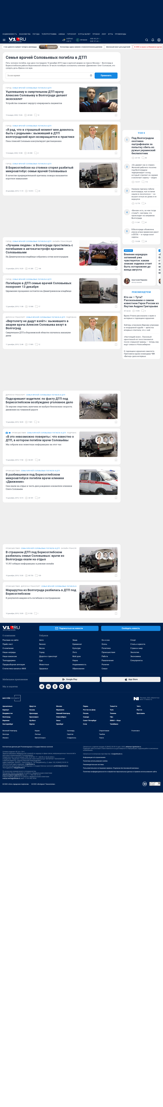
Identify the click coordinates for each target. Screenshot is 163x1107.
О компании (8, 648)
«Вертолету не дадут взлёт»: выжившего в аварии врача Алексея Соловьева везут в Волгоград (37, 324)
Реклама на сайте (10, 640)
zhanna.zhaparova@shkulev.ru (13, 775)
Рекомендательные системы (93, 764)
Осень (104, 644)
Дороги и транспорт (48, 656)
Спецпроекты (136, 660)
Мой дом (76, 656)
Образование (78, 668)
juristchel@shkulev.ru (61, 766)
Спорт (133, 640)
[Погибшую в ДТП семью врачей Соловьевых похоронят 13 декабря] (98, 291)
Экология (134, 652)
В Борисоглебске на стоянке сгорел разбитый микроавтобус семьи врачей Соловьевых (39, 169)
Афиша (62, 34)
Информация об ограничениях (94, 757)
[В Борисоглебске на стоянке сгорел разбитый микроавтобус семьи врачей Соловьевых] (98, 175)
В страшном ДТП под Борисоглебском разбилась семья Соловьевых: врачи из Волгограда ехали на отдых (35, 555)
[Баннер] (48, 47)
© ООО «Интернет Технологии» (43, 784)
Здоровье (43, 668)
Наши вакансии (10, 656)
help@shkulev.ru (19, 768)
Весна (42, 648)
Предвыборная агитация (14, 664)
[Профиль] (159, 40)
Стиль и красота (137, 644)
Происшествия (108, 652)
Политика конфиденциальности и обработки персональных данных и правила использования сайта (120, 772)
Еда (41, 660)
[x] (68, 686)
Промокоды (120, 34)
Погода (36, 34)
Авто (41, 640)
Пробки (96, 34)
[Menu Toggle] (4, 40)
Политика (106, 648)
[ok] (55, 686)
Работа (105, 656)
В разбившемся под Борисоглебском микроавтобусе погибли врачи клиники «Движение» (35, 478)
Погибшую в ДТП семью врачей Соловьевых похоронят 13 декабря (38, 284)
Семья (104, 668)
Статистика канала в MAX (14, 668)
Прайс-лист (8, 644)
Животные (44, 664)
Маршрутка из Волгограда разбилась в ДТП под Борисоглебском (41, 591)
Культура (76, 648)
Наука (75, 660)
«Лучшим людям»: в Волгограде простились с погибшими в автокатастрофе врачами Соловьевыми (39, 248)
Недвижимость (10, 34)
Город (41, 652)
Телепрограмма (49, 34)
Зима (74, 640)
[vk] (48, 686)
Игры (110, 34)
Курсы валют (84, 34)
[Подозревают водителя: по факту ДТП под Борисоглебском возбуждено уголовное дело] (98, 406)
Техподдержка (9, 660)
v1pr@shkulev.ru (116, 754)
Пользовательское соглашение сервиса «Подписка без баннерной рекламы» (111, 768)
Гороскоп (71, 34)
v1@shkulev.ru (30, 764)
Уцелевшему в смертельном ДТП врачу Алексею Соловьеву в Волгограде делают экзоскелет (36, 95)
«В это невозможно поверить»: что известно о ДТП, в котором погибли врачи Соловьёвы (40, 438)
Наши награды (9, 652)
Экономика (135, 656)
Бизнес (42, 644)
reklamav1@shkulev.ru (133, 747)
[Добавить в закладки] (116, 115)
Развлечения (107, 660)
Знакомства (25, 34)
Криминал (77, 644)
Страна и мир (136, 648)
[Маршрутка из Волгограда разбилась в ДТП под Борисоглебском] (98, 597)
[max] (61, 686)
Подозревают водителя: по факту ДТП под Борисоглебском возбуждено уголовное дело (39, 400)
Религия (105, 664)
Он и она (106, 640)
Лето (74, 652)
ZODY (104, 34)
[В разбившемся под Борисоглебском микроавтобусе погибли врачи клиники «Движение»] (98, 482)
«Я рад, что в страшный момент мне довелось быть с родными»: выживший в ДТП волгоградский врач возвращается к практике (40, 133)
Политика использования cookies (95, 761)
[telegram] (41, 686)
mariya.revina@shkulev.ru (11, 778)
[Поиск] (147, 40)
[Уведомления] (153, 40)
